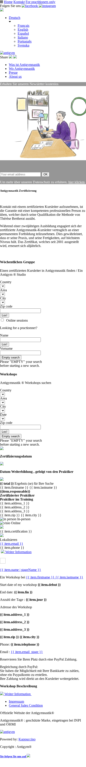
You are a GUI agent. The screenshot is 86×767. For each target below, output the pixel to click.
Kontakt (19, 2)
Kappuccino (27, 739)
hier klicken (76, 182)
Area (3, 290)
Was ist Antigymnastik (24, 65)
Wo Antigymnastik (22, 68)
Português (25, 41)
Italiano (23, 37)
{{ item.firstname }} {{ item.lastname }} (54, 577)
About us (15, 76)
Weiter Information (18, 552)
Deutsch (14, 18)
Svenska (23, 45)
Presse (13, 72)
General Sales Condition (26, 705)
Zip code (6, 306)
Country (5, 282)
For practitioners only (40, 2)
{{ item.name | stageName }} (20, 570)
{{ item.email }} (11, 544)
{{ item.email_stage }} (27, 652)
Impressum (16, 701)
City (3, 298)
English (23, 29)
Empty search (11, 357)
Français (23, 25)
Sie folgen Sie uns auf (13, 756)
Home (8, 2)
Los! (4, 315)
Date (3, 414)
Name (4, 335)
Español (23, 33)
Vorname (6, 348)
